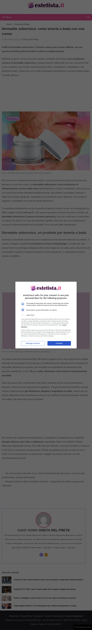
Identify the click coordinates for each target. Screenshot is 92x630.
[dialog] (46, 315)
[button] (46, 315)
